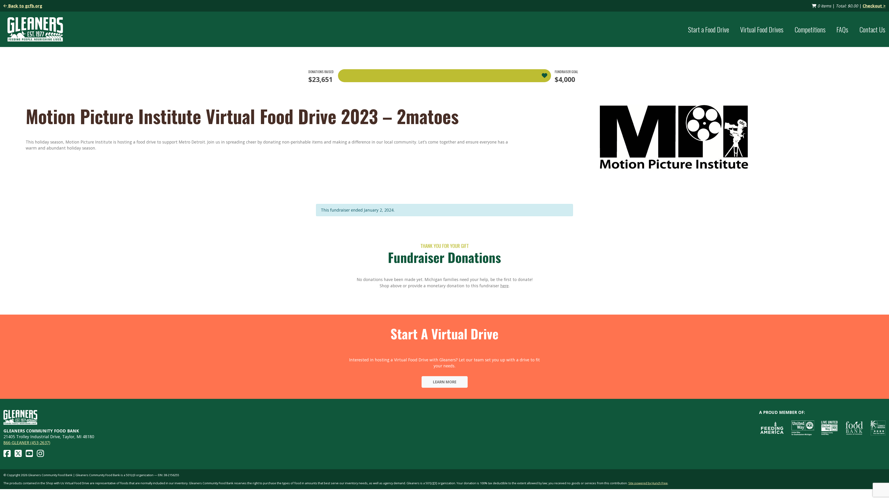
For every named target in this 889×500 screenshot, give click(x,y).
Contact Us (872, 29)
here (504, 285)
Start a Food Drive (708, 29)
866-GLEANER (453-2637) (26, 442)
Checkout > (874, 6)
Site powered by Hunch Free (648, 483)
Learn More (444, 381)
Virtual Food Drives (761, 29)
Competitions (810, 29)
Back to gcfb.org (24, 6)
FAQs (842, 29)
